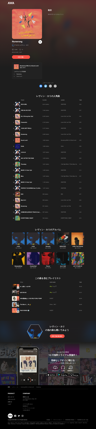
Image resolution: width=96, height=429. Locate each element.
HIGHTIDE (63, 104)
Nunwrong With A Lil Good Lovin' (29, 66)
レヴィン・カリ (24, 45)
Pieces (48, 266)
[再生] (40, 42)
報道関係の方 (25, 406)
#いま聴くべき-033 (25, 286)
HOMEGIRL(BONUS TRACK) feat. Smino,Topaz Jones (36, 212)
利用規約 (48, 419)
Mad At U (23, 200)
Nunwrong (24, 206)
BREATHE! (63, 246)
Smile (22, 146)
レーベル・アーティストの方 (28, 408)
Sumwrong (24, 134)
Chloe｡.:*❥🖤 (53, 304)
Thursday (23, 164)
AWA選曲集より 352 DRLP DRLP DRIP (31, 298)
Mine (22, 176)
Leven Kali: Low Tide (66, 116)
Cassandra (24, 122)
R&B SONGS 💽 (24, 310)
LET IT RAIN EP (77, 266)
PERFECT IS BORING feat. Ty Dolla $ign (32, 188)
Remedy (48, 246)
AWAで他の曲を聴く (57, 336)
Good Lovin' (19, 76)
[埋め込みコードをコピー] (55, 86)
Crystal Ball (33, 266)
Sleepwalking (18, 266)
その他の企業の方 (26, 410)
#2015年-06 (23, 292)
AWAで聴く (21, 57)
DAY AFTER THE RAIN (27, 158)
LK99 (18, 246)
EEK (22, 194)
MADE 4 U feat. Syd (26, 170)
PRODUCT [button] (11, 393)
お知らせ (10, 401)
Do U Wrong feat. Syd (27, 116)
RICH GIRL (24, 104)
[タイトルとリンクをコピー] (50, 86)
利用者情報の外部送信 (69, 419)
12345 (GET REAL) (26, 128)
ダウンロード (11, 397)
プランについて (11, 399)
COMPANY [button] (26, 393)
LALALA (23, 152)
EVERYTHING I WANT (27, 218)
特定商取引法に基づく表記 (82, 419)
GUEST (51, 298)
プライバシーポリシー (57, 419)
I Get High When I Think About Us (69, 164)
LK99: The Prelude (77, 246)
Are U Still (63, 266)
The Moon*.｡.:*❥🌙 (25, 304)
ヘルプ (9, 404)
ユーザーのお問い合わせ (28, 404)
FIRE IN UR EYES (26, 110)
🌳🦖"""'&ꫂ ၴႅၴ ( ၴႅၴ (53, 286)
